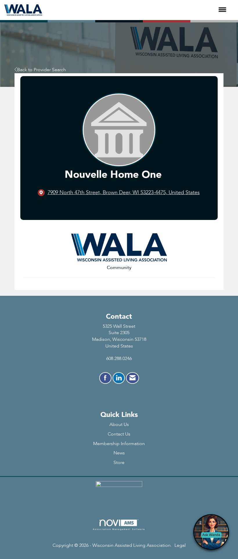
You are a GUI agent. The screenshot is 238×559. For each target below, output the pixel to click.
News (119, 453)
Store (119, 462)
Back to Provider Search (41, 70)
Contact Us (119, 434)
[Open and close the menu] (137, 10)
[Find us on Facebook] (105, 378)
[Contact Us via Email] (132, 378)
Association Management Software (119, 529)
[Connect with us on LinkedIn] (119, 378)
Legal (180, 545)
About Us (119, 424)
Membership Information (119, 443)
